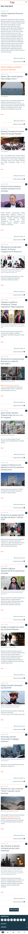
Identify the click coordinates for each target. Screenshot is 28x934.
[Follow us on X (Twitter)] (14, 920)
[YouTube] (13, 932)
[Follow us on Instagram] (11, 920)
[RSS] (21, 920)
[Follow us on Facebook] (5, 920)
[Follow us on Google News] (2, 920)
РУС (19, 932)
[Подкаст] (24, 920)
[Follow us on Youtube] (8, 920)
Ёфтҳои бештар (14, 909)
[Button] (19, 58)
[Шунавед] (8, 932)
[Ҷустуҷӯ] (24, 932)
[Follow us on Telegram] (18, 920)
